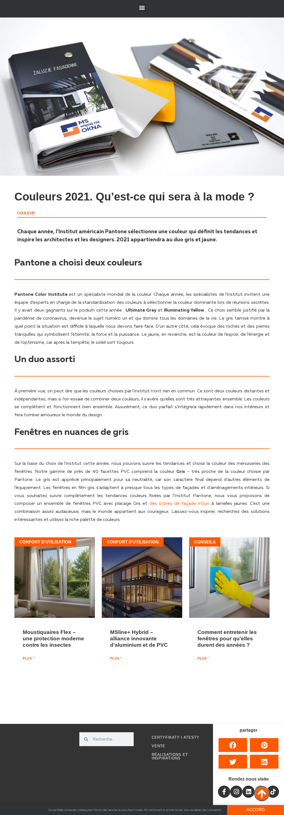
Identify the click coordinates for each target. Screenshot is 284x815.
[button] (142, 7)
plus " (28, 658)
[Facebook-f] (224, 792)
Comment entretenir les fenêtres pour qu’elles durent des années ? (227, 638)
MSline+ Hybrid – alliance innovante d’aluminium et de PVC (139, 638)
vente (158, 746)
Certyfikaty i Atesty (175, 737)
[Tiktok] (273, 792)
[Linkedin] (248, 792)
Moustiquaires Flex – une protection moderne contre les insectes (53, 638)
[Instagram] (236, 792)
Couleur (26, 213)
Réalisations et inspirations (170, 756)
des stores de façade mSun (179, 503)
